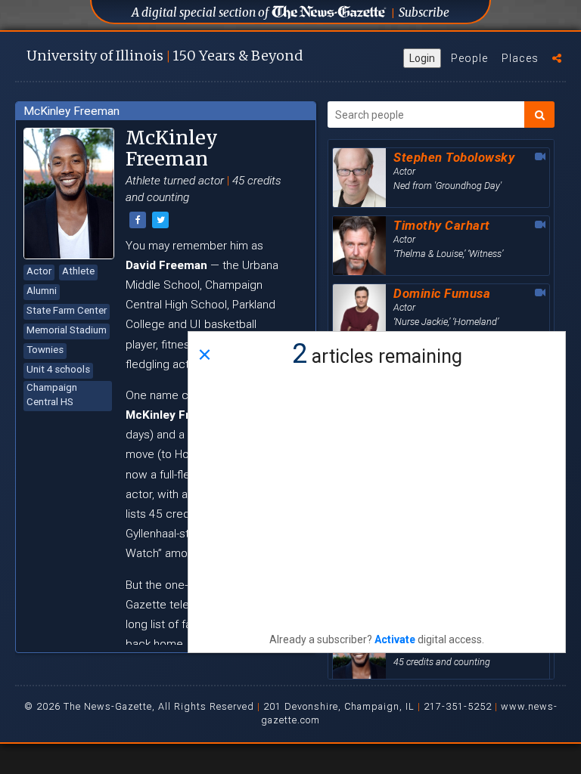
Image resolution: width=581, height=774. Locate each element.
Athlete (78, 271)
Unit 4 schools (58, 369)
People (469, 58)
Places (520, 58)
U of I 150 (164, 55)
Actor (38, 271)
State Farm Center (66, 310)
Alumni (41, 290)
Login (422, 58)
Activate (394, 639)
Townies (45, 349)
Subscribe (424, 12)
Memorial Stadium (66, 330)
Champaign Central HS (51, 394)
